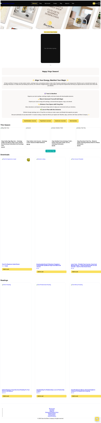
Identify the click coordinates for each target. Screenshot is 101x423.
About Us (67, 3)
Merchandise (73, 121)
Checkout (52, 409)
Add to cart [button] (6, 269)
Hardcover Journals (60, 121)
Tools (73, 3)
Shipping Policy (52, 413)
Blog (61, 3)
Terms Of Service (52, 416)
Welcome (34, 3)
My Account (47, 3)
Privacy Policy (51, 414)
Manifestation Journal (30, 121)
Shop (40, 3)
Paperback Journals (45, 121)
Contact (55, 3)
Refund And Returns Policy (51, 412)
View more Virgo (50, 151)
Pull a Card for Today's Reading (50, 32)
